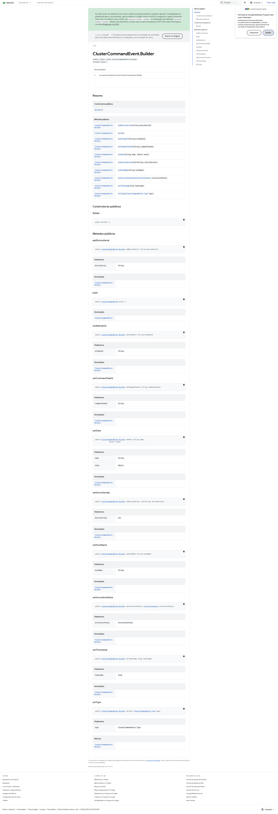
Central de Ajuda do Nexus (195, 786)
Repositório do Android (10, 780)
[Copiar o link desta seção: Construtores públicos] (123, 206)
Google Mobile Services (194, 793)
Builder (98, 110)
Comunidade (21, 809)
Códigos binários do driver (12, 797)
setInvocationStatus (126, 178)
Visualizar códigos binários (12, 790)
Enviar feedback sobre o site (68, 809)
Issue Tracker (190, 800)
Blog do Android (100, 786)
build (120, 133)
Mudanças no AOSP (111, 24)
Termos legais (33, 809)
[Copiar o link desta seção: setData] (103, 431)
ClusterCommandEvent (104, 133)
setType (121, 194)
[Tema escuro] (184, 219)
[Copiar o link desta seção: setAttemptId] (108, 326)
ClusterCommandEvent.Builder (113, 249)
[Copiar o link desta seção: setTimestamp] (109, 650)
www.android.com (192, 790)
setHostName (123, 170)
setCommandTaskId (125, 147)
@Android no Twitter (101, 780)
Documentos (24, 3)
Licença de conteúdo (153, 760)
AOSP (94, 46)
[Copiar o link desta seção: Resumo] (105, 96)
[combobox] (230, 3)
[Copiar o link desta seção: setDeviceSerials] (112, 493)
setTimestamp (123, 186)
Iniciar (268, 33)
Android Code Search (45, 3)
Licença (42, 809)
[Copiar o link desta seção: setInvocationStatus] (115, 597)
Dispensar (254, 33)
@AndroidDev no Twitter (102, 783)
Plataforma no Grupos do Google (105, 793)
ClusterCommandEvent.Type (137, 194)
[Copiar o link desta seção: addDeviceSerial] (111, 240)
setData (121, 154)
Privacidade (51, 809)
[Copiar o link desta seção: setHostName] (109, 545)
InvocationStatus (143, 178)
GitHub (5, 800)
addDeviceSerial (125, 125)
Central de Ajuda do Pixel (195, 783)
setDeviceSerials (125, 162)
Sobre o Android (8, 809)
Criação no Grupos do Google (104, 797)
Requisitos (6, 783)
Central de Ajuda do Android (196, 780)
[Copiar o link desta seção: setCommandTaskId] (115, 378)
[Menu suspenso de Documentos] (31, 2)
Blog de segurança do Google (104, 790)
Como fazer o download (11, 786)
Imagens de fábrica (9, 793)
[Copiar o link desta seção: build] (99, 293)
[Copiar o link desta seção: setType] (103, 702)
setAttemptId (123, 139)
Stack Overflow (191, 797)
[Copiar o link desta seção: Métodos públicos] (117, 234)
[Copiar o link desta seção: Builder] (102, 213)
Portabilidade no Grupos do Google (106, 800)
